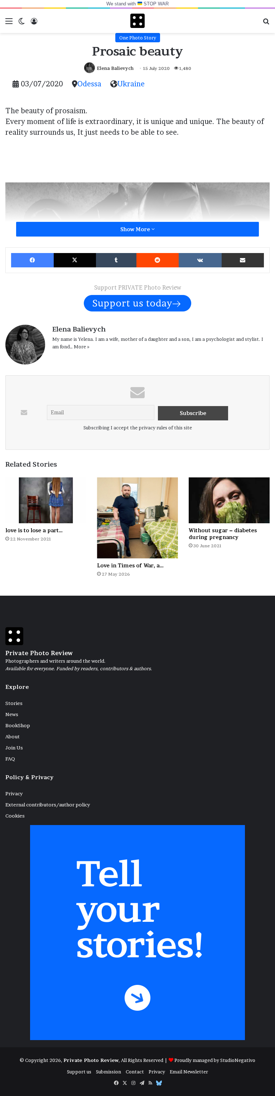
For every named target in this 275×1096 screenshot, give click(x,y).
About (12, 736)
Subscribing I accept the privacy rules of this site (137, 427)
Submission (108, 1071)
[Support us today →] (137, 303)
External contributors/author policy (47, 804)
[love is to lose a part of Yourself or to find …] (45, 500)
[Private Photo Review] (137, 21)
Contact (135, 1071)
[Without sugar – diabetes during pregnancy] (229, 500)
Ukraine (131, 84)
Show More (135, 229)
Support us (79, 1071)
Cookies (15, 816)
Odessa (89, 84)
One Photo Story (137, 37)
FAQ (10, 759)
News (11, 714)
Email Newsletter (189, 1071)
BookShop (17, 725)
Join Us (14, 747)
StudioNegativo (237, 1060)
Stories (14, 703)
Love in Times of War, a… (130, 565)
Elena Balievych (115, 68)
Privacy (14, 793)
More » (82, 346)
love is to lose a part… (34, 530)
